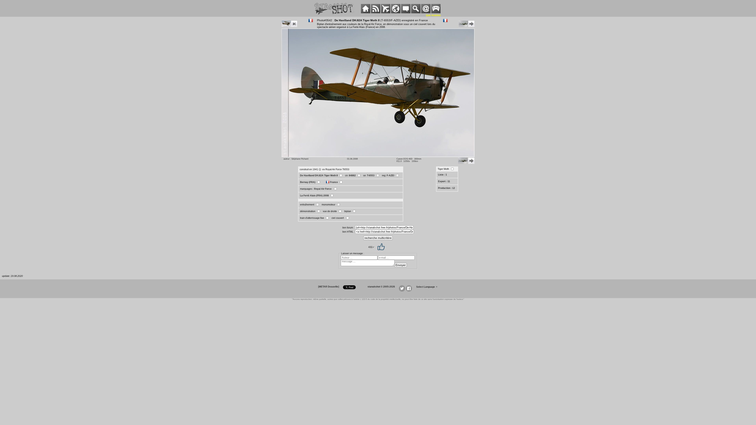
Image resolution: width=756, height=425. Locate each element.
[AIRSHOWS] (395, 12)
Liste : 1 (442, 174)
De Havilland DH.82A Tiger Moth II (319, 175)
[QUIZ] (436, 12)
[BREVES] (375, 12)
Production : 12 (446, 188)
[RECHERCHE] (416, 12)
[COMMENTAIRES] (405, 12)
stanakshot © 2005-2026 (381, 286)
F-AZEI (390, 175)
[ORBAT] (385, 12)
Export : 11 (444, 181)
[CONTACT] (426, 12)
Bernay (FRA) (307, 182)
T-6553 (370, 175)
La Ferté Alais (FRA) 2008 (314, 195)
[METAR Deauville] (328, 286)
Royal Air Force (323, 189)
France (334, 182)
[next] (466, 26)
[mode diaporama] (289, 26)
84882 (352, 175)
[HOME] (365, 12)
